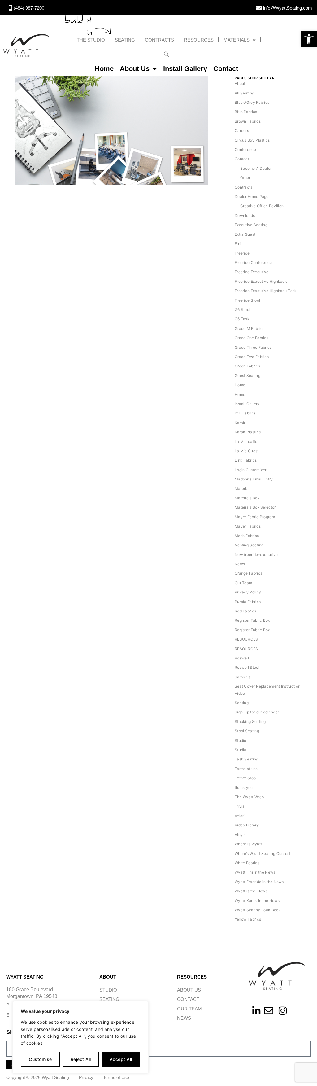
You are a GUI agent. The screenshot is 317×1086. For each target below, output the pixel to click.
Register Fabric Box (252, 620)
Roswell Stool (247, 667)
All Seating (244, 93)
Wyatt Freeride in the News (259, 881)
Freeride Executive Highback (261, 281)
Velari (240, 815)
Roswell (242, 658)
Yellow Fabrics (248, 919)
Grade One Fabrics (251, 337)
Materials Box (247, 498)
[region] (80, 1037)
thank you (244, 787)
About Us (135, 68)
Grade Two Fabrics (252, 356)
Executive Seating (251, 224)
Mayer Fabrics (248, 526)
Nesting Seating (249, 545)
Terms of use (246, 768)
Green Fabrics (247, 366)
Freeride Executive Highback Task (266, 290)
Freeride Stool (247, 300)
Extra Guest (245, 234)
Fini (238, 243)
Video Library (247, 825)
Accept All (121, 1059)
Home (104, 68)
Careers (242, 130)
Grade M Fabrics (250, 328)
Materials (237, 39)
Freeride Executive (251, 271)
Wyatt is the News (251, 891)
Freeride (242, 253)
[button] (309, 39)
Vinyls (240, 834)
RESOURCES (199, 39)
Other (245, 177)
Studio (240, 740)
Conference (245, 149)
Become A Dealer (256, 168)
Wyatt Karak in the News (257, 900)
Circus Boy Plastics (252, 140)
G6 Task (242, 319)
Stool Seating (247, 731)
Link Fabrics (246, 460)
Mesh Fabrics (247, 535)
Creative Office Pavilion (262, 206)
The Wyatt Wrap (249, 797)
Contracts (159, 39)
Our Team (243, 582)
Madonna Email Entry (254, 479)
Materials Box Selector (255, 507)
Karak (240, 422)
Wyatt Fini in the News (255, 872)
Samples (242, 677)
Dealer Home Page (252, 196)
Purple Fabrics (248, 601)
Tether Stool (246, 778)
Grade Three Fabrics (253, 347)
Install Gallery (185, 68)
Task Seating (246, 759)
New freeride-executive (256, 554)
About (240, 83)
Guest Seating (247, 375)
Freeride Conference (253, 262)
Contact (225, 68)
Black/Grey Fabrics (252, 102)
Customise (40, 1059)
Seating (125, 39)
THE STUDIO (91, 39)
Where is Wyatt (248, 844)
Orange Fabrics (248, 573)
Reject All (81, 1059)
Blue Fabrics (246, 111)
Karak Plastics (248, 432)
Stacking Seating (250, 721)
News (240, 564)
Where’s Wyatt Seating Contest (263, 853)
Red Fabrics (245, 611)
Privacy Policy (248, 592)
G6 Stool (242, 309)
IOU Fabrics (245, 413)
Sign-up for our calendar (257, 712)
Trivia (240, 806)
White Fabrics (247, 862)
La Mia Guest (247, 451)
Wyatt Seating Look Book (258, 910)
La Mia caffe (246, 441)
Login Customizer (251, 469)
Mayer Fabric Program (255, 517)
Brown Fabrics (248, 121)
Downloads (245, 215)
